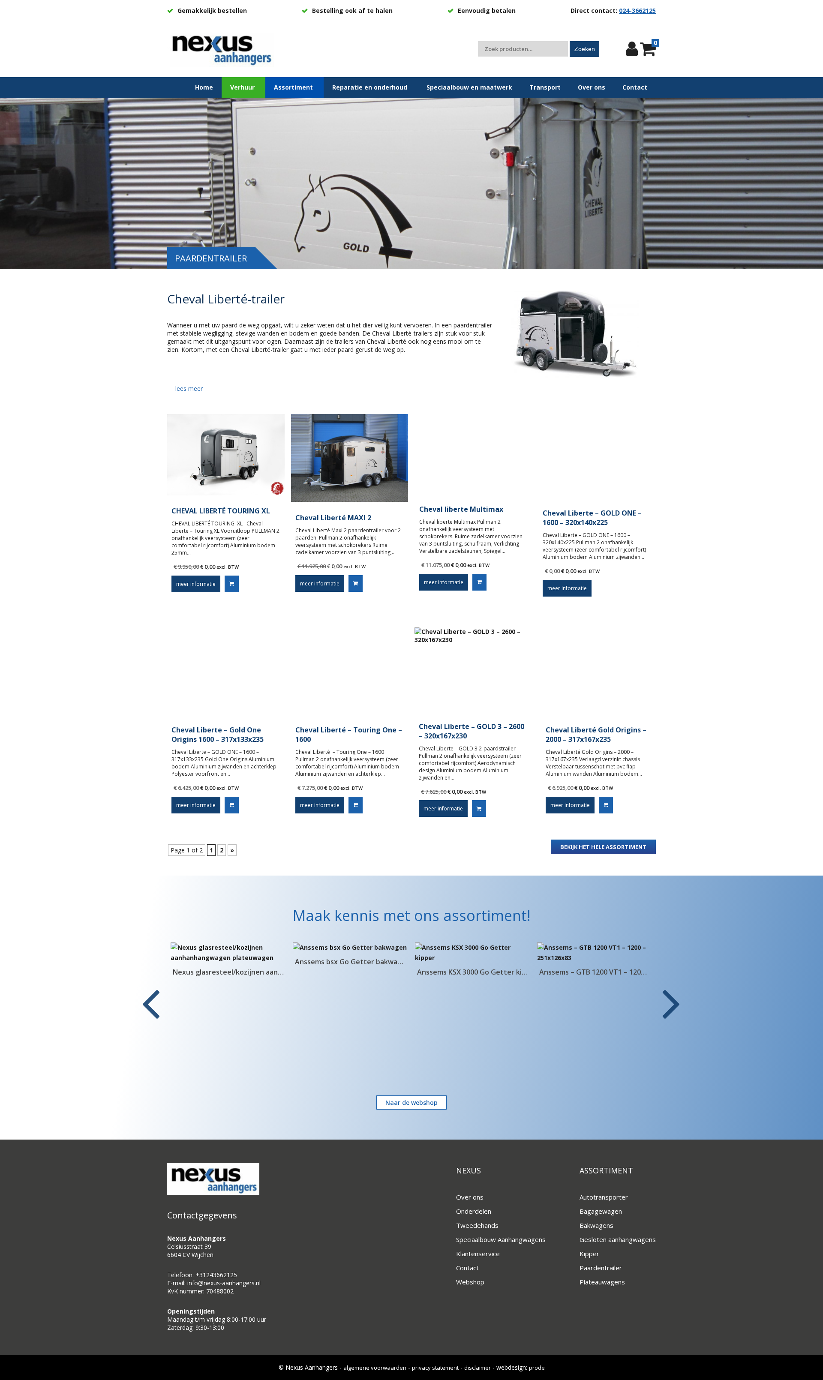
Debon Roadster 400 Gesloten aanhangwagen (594, 972)
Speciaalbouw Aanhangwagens (501, 1239)
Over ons (470, 1197)
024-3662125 (637, 10)
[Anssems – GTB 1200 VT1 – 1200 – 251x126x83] (472, 952)
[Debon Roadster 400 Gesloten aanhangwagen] (594, 952)
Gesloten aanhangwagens (618, 1239)
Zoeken (584, 48)
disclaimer (477, 1367)
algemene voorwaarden (374, 1367)
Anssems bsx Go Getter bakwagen (228, 961)
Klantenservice (478, 1253)
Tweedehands (477, 1225)
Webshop (470, 1282)
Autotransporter (604, 1197)
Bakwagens (596, 1225)
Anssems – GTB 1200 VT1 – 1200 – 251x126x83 (472, 972)
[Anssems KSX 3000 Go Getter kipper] (350, 952)
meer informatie (196, 584)
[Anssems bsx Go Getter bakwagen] (228, 947)
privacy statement (435, 1367)
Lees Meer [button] (189, 388)
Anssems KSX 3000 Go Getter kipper (350, 972)
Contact (467, 1267)
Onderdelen (473, 1211)
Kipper (589, 1253)
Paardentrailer (601, 1267)
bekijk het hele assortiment (603, 847)
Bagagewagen (601, 1211)
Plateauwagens (602, 1282)
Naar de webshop (411, 1102)
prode (537, 1367)
